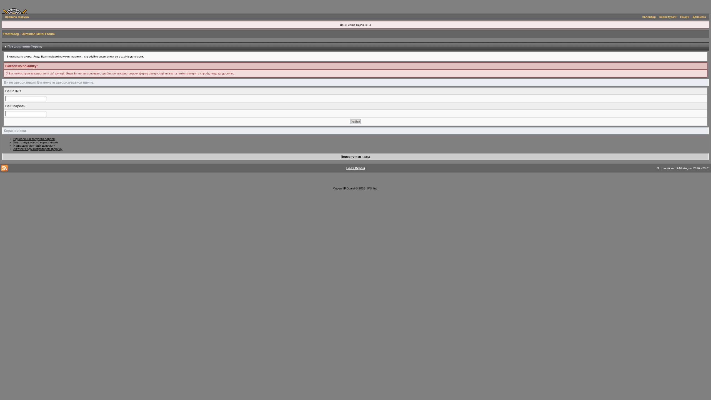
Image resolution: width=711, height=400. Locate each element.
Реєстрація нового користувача (35, 142)
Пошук (684, 16)
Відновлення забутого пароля (34, 139)
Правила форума (17, 16)
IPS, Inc (372, 188)
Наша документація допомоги (34, 145)
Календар (649, 16)
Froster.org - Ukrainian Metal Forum (29, 34)
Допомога (699, 16)
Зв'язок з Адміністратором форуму (37, 149)
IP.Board (349, 188)
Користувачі (668, 16)
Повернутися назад (355, 156)
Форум (337, 188)
